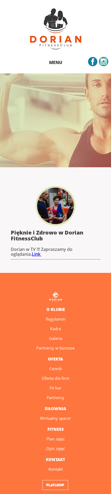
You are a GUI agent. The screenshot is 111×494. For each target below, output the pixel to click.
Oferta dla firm (55, 378)
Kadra (55, 328)
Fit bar (55, 388)
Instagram (103, 61)
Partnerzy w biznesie (55, 348)
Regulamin (55, 319)
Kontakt (55, 469)
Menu (55, 62)
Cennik (55, 368)
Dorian (55, 30)
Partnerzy (55, 397)
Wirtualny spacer (55, 418)
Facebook (93, 61)
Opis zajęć (55, 448)
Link (36, 254)
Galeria (55, 338)
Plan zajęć (55, 438)
